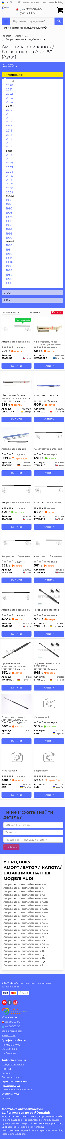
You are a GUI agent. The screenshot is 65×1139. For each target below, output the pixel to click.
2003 (9, 167)
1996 (9, 225)
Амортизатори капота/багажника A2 (24, 891)
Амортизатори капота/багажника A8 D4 (26, 947)
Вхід (59, 2)
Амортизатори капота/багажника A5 (24, 916)
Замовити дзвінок (12, 1031)
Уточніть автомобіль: (10, 65)
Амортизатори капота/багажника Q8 (25, 961)
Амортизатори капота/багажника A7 (24, 937)
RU (11, 2)
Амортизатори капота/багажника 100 (25, 884)
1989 (9, 283)
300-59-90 (31, 9)
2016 (9, 134)
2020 (9, 85)
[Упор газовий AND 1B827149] (17, 757)
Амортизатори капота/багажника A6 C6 (26, 926)
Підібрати (11, 847)
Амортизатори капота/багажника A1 (24, 887)
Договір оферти (11, 1085)
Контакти (48, 2)
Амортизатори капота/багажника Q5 (24, 954)
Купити (16, 365)
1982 (9, 253)
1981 (9, 249)
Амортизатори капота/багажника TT (24, 965)
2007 (9, 184)
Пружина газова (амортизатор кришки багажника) (14, 664)
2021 (9, 89)
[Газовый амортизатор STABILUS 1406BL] (49, 596)
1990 (9, 200)
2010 (9, 109)
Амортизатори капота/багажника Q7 (24, 958)
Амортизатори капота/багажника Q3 (24, 951)
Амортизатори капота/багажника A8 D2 (26, 940)
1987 (9, 274)
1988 (9, 278)
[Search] (58, 21)
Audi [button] (8, 292)
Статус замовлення (13, 1064)
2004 (9, 171)
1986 (9, 270)
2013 (9, 122)
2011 (9, 114)
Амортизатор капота (46, 395)
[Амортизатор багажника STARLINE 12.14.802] (49, 435)
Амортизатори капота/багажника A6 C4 (26, 919)
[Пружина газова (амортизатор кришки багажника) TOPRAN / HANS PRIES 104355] (17, 649)
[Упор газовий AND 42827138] (49, 757)
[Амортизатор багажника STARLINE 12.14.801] (17, 489)
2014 (9, 126)
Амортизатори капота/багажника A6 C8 (26, 933)
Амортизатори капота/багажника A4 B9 (26, 912)
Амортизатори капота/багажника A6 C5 (26, 923)
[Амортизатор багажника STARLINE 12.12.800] (17, 328)
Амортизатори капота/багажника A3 (24, 894)
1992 (9, 208)
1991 (9, 204)
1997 (9, 229)
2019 (9, 147)
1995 (9, 221)
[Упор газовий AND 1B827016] (49, 703)
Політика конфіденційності (17, 1089)
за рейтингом (10, 312)
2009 (9, 192)
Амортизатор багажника (16, 341)
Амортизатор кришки (14, 448)
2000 (9, 155)
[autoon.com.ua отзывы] (15, 1011)
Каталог (6, 1098)
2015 (9, 130)
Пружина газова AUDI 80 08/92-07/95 (48, 664)
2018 (9, 143)
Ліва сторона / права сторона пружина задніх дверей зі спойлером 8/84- (47, 343)
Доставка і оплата (28, 2)
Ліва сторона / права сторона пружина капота (16, 396)
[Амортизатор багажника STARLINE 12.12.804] (49, 489)
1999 (9, 237)
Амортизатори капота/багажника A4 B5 (26, 898)
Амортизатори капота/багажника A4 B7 (26, 905)
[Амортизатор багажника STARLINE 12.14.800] (49, 542)
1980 (9, 245)
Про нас (6, 1068)
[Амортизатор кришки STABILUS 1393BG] (17, 435)
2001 (9, 159)
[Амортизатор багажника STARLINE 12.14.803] (17, 542)
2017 (9, 139)
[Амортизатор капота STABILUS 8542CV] (49, 381)
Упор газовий (41, 717)
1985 (9, 266)
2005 (9, 175)
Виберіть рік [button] (13, 74)
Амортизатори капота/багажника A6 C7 (26, 930)
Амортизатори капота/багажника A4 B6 (26, 901)
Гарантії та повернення (15, 1081)
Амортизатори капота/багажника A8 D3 (26, 944)
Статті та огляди (11, 1093)
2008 (9, 188)
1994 (9, 216)
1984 (9, 262)
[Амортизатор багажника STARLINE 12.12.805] (17, 596)
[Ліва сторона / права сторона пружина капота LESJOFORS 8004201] (17, 381)
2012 (9, 118)
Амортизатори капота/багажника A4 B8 (26, 908)
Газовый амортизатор (46, 609)
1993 (9, 212)
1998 (9, 233)
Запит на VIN (9, 1035)
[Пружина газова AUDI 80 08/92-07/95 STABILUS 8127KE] (49, 649)
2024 (9, 102)
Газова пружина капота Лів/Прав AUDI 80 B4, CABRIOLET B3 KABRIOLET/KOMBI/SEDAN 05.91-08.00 (16, 718)
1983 (9, 258)
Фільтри (58, 312)
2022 (9, 93)
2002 (9, 163)
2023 (9, 97)
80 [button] (6, 300)
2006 (9, 180)
